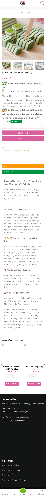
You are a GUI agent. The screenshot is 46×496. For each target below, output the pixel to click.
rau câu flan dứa (23, 151)
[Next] (42, 38)
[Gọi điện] (23, 491)
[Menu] (3, 3)
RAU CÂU (28, 12)
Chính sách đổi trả (9, 475)
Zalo (14, 495)
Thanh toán (40, 495)
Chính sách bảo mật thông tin (14, 480)
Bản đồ (32, 495)
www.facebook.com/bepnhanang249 (17, 417)
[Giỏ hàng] (42, 3)
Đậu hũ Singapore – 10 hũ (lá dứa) (11, 368)
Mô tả (5, 166)
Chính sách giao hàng (10, 465)
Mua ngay (23, 138)
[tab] (23, 167)
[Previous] (4, 38)
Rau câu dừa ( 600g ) (34, 368)
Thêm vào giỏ (23, 133)
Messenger (5, 495)
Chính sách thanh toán (11, 470)
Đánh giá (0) (8, 171)
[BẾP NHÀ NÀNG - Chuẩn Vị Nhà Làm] (23, 3)
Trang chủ (19, 12)
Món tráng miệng (11, 151)
